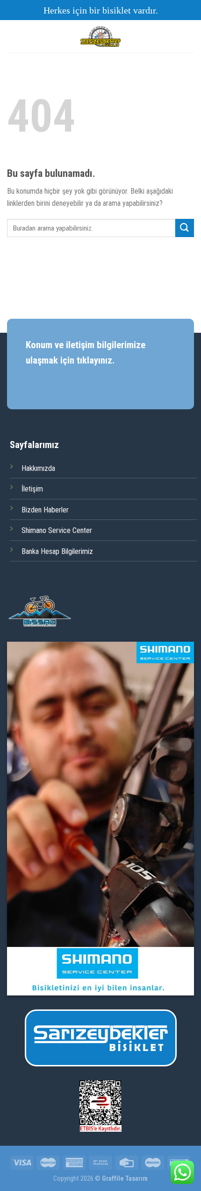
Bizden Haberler (45, 509)
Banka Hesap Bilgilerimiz (57, 551)
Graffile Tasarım (125, 1179)
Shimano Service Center (57, 530)
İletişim (32, 488)
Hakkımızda (38, 468)
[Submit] (184, 228)
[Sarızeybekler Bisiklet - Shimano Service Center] (100, 36)
